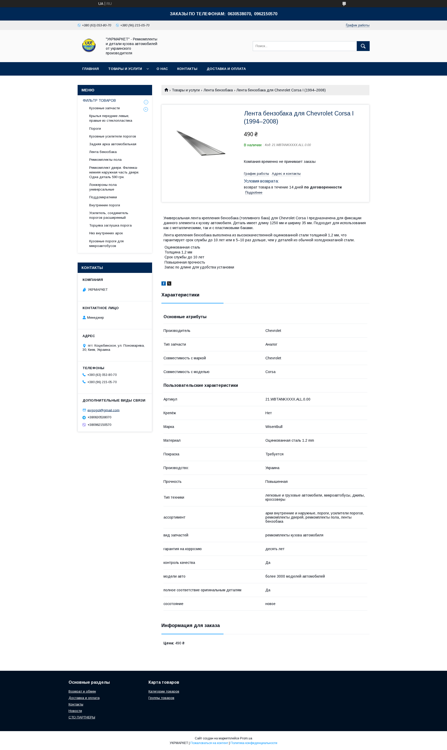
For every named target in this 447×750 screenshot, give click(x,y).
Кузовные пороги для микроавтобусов (106, 243)
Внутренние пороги (104, 205)
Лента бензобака (218, 90)
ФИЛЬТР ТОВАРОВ (99, 100)
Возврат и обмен (82, 691)
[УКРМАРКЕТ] (89, 55)
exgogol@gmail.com (103, 410)
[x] (169, 284)
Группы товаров (161, 698)
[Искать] (363, 46)
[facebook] (163, 284)
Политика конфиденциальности (253, 743)
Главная (90, 69)
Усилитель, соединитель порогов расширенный (108, 215)
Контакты (187, 69)
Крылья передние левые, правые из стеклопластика (110, 118)
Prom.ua (246, 738)
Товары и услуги (125, 69)
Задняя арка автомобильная (112, 144)
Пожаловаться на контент (209, 743)
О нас (162, 69)
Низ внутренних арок (106, 233)
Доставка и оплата (226, 69)
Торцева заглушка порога (110, 225)
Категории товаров (163, 691)
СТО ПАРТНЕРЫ (82, 717)
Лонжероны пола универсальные (103, 187)
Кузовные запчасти (104, 108)
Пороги (95, 128)
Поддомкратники (103, 197)
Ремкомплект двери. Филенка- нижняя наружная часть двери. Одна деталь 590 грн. (114, 172)
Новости (75, 711)
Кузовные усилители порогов (112, 136)
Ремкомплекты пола (105, 160)
